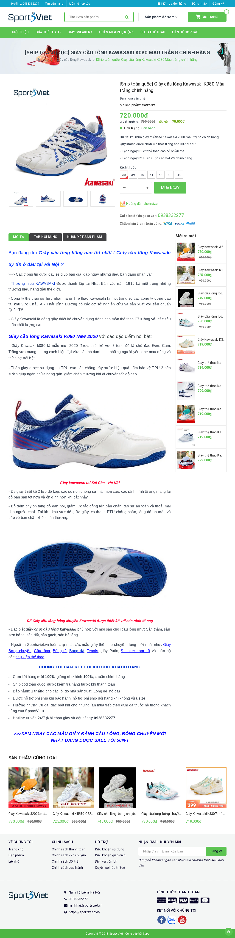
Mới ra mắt (186, 235)
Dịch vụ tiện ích (106, 861)
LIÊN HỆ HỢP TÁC (185, 32)
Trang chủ (15, 849)
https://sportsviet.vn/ (85, 912)
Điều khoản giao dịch (110, 855)
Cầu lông (42, 651)
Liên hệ (13, 861)
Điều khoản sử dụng (109, 849)
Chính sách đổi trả (65, 861)
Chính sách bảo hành (67, 867)
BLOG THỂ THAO (152, 32)
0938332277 (30, 3)
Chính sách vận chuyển (69, 855)
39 (133, 175)
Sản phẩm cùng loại (32, 758)
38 (124, 175)
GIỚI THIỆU (20, 32)
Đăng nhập (199, 3)
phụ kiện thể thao (29, 657)
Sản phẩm (16, 855)
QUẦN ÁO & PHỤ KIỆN (115, 32)
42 (160, 175)
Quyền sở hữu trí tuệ (110, 867)
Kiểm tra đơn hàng (173, 3)
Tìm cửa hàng (54, 3)
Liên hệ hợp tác (79, 3)
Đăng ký (218, 3)
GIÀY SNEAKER (79, 32)
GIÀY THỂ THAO (48, 32)
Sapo (146, 933)
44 (179, 175)
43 (169, 175)
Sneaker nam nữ (135, 651)
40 (142, 175)
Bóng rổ (60, 651)
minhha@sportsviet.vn (86, 905)
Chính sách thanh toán (68, 849)
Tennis (92, 651)
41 (151, 175)
